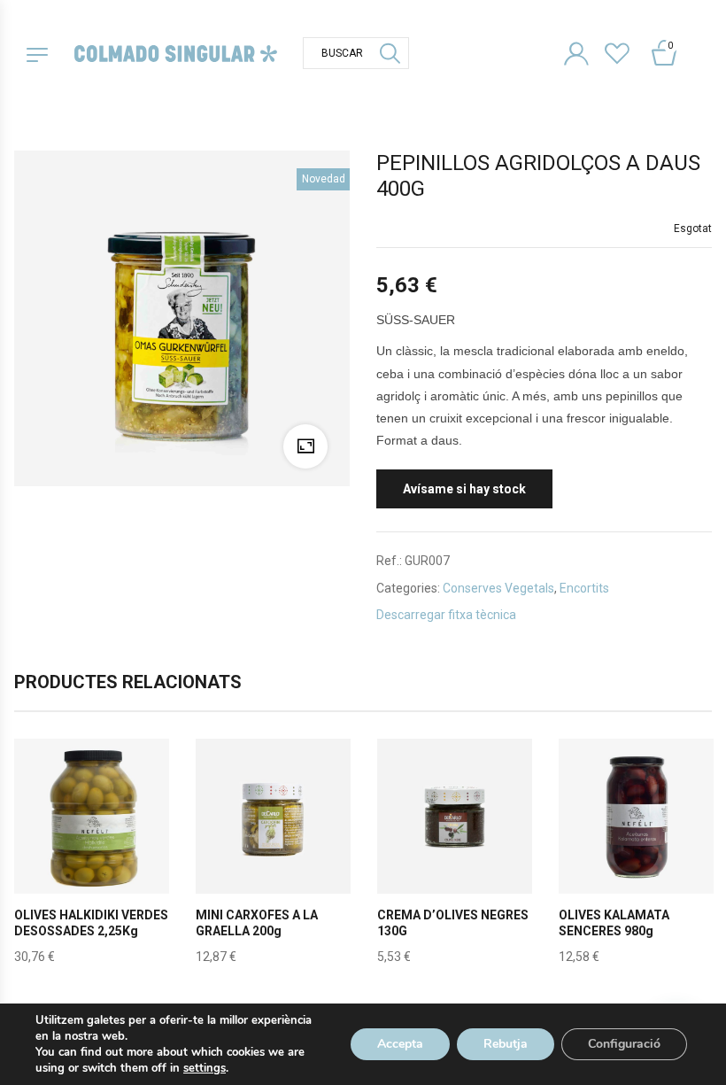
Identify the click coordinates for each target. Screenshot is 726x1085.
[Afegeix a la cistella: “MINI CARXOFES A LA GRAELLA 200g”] (273, 857)
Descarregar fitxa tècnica (446, 615)
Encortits (584, 588)
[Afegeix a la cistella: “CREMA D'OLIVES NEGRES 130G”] (455, 857)
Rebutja (505, 1043)
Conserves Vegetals (498, 588)
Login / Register (583, 50)
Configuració (624, 1043)
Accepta (400, 1043)
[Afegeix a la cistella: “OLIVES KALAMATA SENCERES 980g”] (636, 857)
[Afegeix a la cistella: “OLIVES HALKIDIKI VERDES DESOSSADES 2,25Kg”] (92, 857)
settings (204, 1068)
